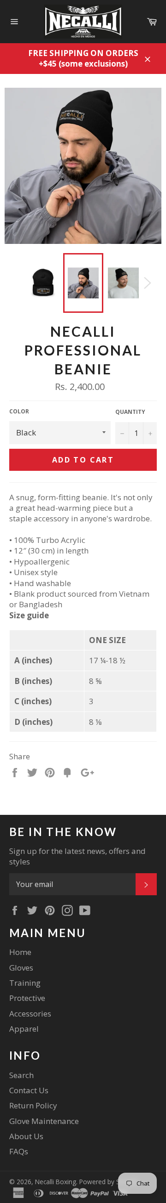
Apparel (24, 1028)
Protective (27, 998)
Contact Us (28, 1090)
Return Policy (33, 1105)
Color (19, 411)
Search (21, 1075)
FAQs (18, 1151)
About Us (26, 1136)
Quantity (130, 412)
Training (25, 982)
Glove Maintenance (44, 1121)
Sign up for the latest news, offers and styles (77, 856)
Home (20, 952)
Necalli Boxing (55, 1181)
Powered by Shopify (108, 1181)
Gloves (21, 967)
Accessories (30, 1013)
